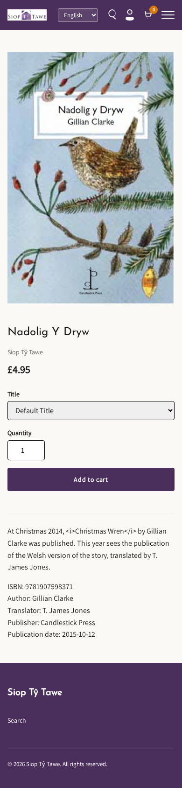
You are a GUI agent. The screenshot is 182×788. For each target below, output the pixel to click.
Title (13, 394)
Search (16, 720)
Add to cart (91, 479)
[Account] (129, 15)
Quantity (19, 433)
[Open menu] (168, 14)
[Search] (111, 15)
